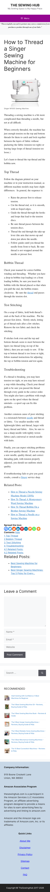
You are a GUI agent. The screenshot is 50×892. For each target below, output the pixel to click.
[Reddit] (14, 529)
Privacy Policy (25, 854)
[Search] (42, 673)
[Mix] (30, 529)
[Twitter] (10, 529)
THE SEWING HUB (25, 5)
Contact (25, 868)
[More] (38, 529)
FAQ (25, 874)
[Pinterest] (22, 529)
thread (30, 292)
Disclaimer (25, 847)
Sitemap (25, 861)
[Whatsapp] (34, 529)
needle (30, 417)
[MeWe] (26, 529)
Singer (24, 477)
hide (17, 532)
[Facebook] (6, 529)
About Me (25, 841)
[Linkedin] (18, 529)
